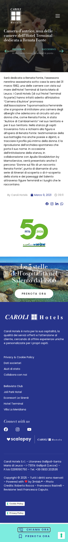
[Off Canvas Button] (57, 16)
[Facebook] (6, 429)
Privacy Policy (16, 513)
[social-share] (47, 204)
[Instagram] (17, 429)
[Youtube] (29, 429)
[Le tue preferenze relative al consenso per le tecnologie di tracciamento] (61, 535)
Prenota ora (34, 294)
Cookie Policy (16, 503)
